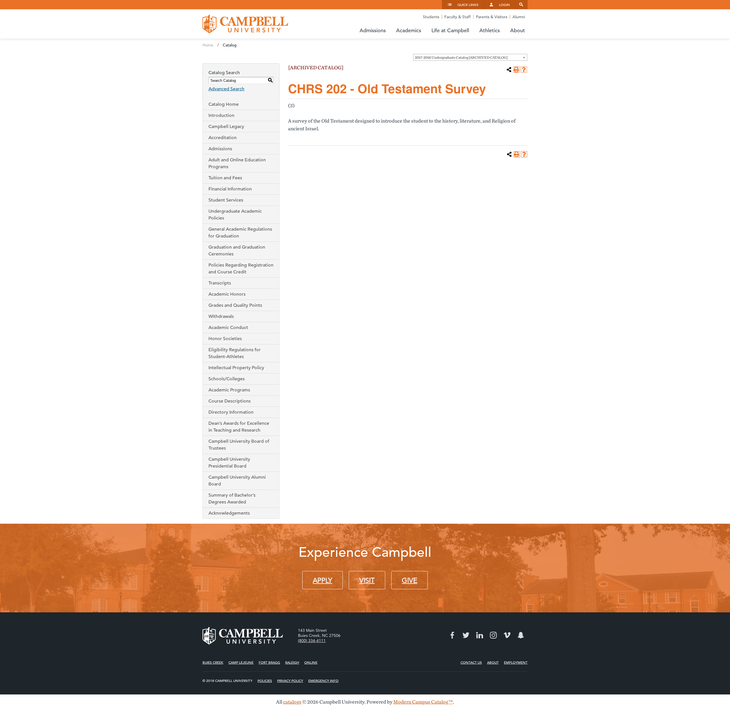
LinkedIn (479, 635)
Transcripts (219, 283)
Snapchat (521, 635)
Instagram (493, 635)
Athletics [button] (489, 30)
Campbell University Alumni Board (237, 480)
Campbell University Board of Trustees (238, 444)
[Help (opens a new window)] (524, 69)
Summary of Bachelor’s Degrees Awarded (232, 498)
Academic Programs (229, 390)
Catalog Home (223, 104)
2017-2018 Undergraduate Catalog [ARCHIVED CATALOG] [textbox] (461, 57)
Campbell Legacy (226, 126)
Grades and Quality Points (235, 305)
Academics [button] (408, 30)
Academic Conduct (228, 327)
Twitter (466, 635)
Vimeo (507, 635)
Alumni (518, 16)
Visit (367, 580)
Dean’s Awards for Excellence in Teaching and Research (238, 426)
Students (431, 16)
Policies (264, 680)
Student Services (225, 200)
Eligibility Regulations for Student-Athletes (234, 353)
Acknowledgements (229, 513)
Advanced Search (226, 89)
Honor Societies (225, 339)
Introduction (221, 115)
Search (521, 4)
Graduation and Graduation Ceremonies (236, 250)
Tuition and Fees (225, 178)
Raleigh (292, 662)
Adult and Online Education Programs (237, 163)
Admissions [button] (373, 30)
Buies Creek (212, 662)
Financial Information (230, 189)
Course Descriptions (229, 401)
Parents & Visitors (491, 16)
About (493, 662)
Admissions (220, 149)
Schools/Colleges (226, 379)
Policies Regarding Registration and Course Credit (240, 268)
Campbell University (245, 24)
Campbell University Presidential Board (229, 462)
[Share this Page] (509, 69)
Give (409, 580)
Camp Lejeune (241, 662)
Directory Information (231, 412)
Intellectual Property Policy (236, 368)
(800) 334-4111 (312, 640)
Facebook (452, 635)
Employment (516, 662)
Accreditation (222, 138)
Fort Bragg (269, 662)
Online (310, 662)
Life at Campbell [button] (450, 30)
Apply (322, 580)
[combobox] (470, 57)
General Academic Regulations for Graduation (240, 232)
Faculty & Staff (457, 16)
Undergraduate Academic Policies (235, 214)
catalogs (292, 702)
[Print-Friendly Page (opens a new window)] (516, 69)
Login (504, 4)
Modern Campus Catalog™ (423, 702)
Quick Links (467, 4)
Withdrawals (221, 316)
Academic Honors (227, 294)
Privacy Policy (290, 680)
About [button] (517, 30)
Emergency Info (323, 680)
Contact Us (471, 662)
